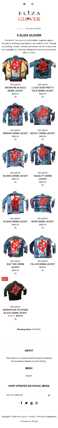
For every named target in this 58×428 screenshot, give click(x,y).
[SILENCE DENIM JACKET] (15, 157)
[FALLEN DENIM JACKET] (43, 245)
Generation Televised (14, 40)
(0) (15, 96)
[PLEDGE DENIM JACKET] (15, 202)
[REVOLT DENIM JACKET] (43, 114)
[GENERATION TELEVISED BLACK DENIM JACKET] (15, 291)
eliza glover (22, 416)
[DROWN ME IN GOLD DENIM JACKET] (15, 68)
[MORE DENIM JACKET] (43, 202)
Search (29, 375)
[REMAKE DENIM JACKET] (15, 114)
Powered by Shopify (29, 421)
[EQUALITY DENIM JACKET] (43, 154)
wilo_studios (30, 52)
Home (19, 28)
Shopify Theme (35, 416)
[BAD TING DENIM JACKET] (15, 245)
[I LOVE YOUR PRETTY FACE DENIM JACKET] (43, 68)
